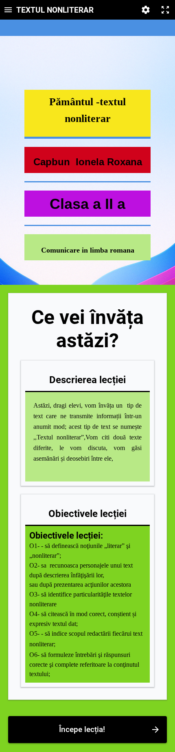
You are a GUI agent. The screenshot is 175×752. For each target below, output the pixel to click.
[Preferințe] (145, 10)
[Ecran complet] (165, 10)
